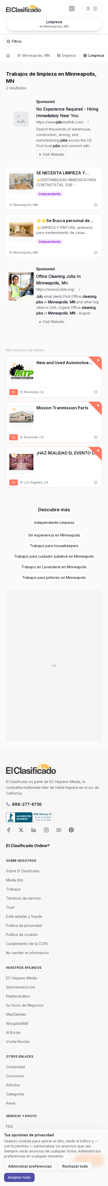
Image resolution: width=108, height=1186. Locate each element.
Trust (10, 907)
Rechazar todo (75, 1166)
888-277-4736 (27, 804)
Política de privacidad (24, 925)
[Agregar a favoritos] (96, 205)
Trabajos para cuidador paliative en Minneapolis (54, 556)
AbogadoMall (17, 1023)
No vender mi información (27, 953)
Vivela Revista (17, 1041)
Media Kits (14, 880)
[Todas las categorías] (71, 8)
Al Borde (13, 1032)
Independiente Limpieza (54, 522)
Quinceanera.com (20, 987)
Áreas (11, 1103)
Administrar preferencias (30, 1166)
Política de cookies (22, 934)
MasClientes (16, 1014)
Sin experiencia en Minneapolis (54, 535)
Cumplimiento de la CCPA (27, 943)
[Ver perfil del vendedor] (14, 364)
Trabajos (13, 889)
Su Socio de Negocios (24, 1005)
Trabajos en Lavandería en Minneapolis (54, 567)
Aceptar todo (19, 1177)
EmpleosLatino (18, 996)
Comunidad (15, 1067)
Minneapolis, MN (36, 55)
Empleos (69, 55)
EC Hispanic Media (21, 978)
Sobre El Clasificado (22, 871)
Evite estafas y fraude (24, 916)
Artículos (13, 1085)
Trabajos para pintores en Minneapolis (54, 577)
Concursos (15, 1076)
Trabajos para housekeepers (54, 546)
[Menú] (91, 8)
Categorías (15, 1094)
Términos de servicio (23, 898)
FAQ (9, 1126)
